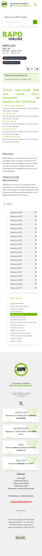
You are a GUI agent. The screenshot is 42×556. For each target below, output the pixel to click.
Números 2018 (16, 244)
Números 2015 (16, 256)
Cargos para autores (17, 330)
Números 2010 (16, 276)
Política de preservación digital (21, 336)
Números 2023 (16, 224)
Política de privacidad (21, 483)
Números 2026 (16, 212)
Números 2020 (16, 236)
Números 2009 (16, 280)
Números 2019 (16, 240)
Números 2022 (16, 228)
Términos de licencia (17, 325)
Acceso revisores (16, 341)
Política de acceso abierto (19, 306)
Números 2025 (16, 216)
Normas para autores (17, 317)
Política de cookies (21, 486)
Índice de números (16, 314)
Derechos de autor (17, 328)
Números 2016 (16, 252)
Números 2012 (16, 268)
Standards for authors (18, 320)
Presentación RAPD (16, 303)
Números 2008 (16, 284)
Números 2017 (16, 248)
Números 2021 (16, 232)
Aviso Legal (21, 478)
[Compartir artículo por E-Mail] (37, 69)
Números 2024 (16, 220)
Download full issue (12, 62)
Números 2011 (16, 272)
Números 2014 (16, 260)
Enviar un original (16, 338)
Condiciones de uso (21, 481)
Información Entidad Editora (20, 333)
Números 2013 (16, 264)
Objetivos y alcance (17, 309)
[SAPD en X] (21, 405)
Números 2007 (16, 288)
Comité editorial (16, 312)
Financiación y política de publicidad (21, 488)
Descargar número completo (15, 58)
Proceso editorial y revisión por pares (23, 322)
